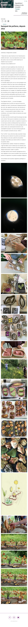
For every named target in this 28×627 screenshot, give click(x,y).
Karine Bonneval (6, 4)
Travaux (17, 9)
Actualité (17, 7)
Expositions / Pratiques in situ (19, 4)
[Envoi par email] (8, 21)
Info (16, 11)
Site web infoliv (14, 621)
